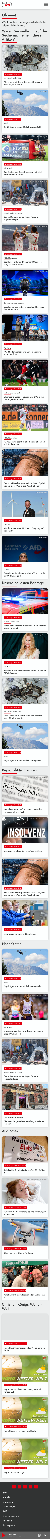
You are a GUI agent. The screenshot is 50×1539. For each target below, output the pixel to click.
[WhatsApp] (14, 1486)
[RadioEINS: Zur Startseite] (22, 4)
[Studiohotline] (36, 1486)
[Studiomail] (30, 1486)
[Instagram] (25, 1486)
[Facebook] (19, 1486)
